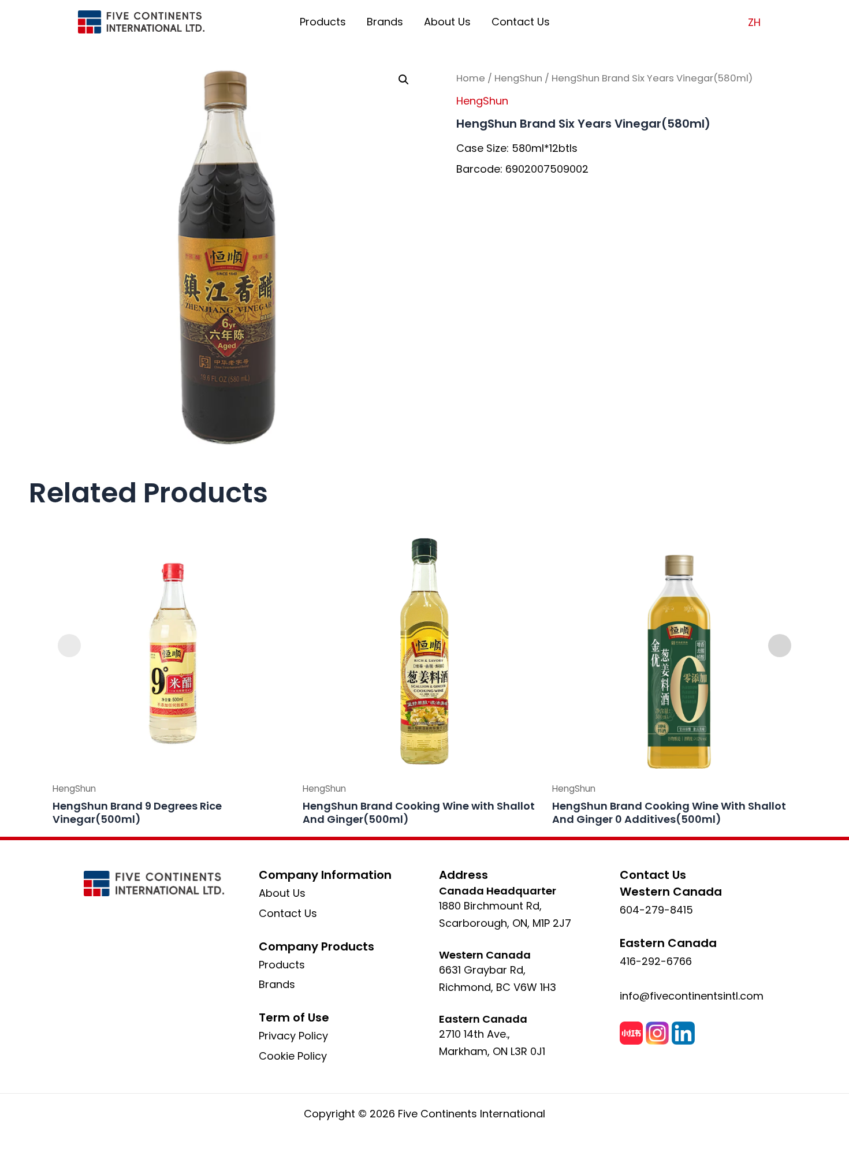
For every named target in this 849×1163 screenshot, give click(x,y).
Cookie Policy (293, 1056)
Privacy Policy (293, 1035)
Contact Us (520, 21)
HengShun (518, 78)
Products (323, 21)
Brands (385, 21)
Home (470, 78)
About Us (447, 21)
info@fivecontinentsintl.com (692, 996)
